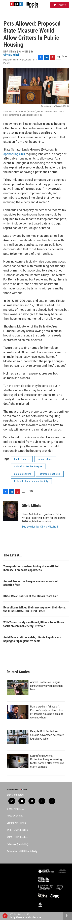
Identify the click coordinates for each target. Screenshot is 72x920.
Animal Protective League (28, 466)
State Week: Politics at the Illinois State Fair (30, 596)
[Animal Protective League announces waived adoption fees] (17, 687)
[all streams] (67, 916)
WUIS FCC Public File (17, 830)
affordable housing (50, 474)
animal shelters (22, 474)
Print (65, 56)
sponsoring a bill (14, 154)
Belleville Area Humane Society (31, 481)
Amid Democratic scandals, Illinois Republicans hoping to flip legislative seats (32, 639)
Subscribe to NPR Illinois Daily (22, 851)
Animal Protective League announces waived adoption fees (30, 583)
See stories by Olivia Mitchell (40, 526)
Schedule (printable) (17, 844)
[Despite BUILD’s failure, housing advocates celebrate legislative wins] (17, 737)
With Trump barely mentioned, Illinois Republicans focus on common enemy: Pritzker (33, 624)
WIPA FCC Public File (17, 837)
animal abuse (45, 459)
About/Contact (15, 815)
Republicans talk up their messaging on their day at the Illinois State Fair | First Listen (34, 609)
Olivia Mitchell (11, 54)
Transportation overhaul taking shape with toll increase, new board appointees (31, 568)
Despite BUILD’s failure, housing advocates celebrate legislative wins (47, 735)
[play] (5, 916)
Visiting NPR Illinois (16, 823)
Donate (61, 4)
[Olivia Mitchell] (10, 511)
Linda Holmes (21, 459)
